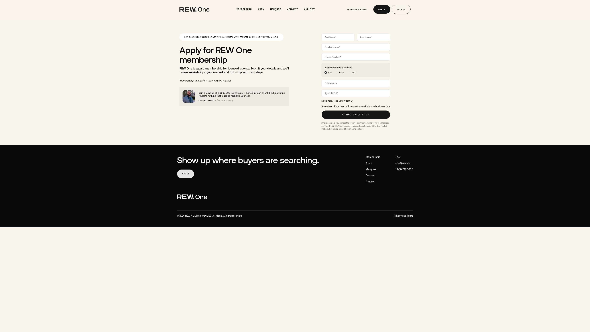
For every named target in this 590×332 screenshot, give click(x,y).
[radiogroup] (355, 72)
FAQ (397, 156)
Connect (292, 9)
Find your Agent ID (343, 100)
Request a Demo (357, 9)
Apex (261, 9)
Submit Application (355, 114)
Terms (410, 215)
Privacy (398, 215)
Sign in (401, 9)
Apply (381, 9)
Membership (244, 9)
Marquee (275, 9)
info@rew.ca (402, 163)
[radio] (325, 72)
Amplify (309, 9)
